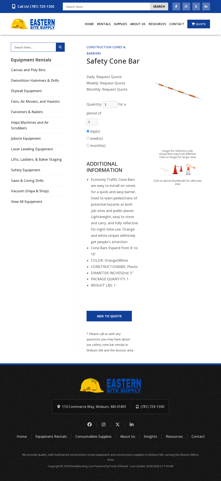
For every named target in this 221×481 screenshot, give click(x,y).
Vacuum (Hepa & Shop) (30, 191)
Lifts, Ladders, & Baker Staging (36, 159)
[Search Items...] (60, 47)
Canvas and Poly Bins (28, 69)
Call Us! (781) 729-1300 (35, 6)
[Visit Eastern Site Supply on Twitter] (196, 6)
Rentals (103, 24)
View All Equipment (26, 201)
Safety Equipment (25, 170)
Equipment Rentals (51, 436)
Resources (157, 24)
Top (212, 474)
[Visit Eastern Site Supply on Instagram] (186, 6)
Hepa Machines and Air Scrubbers (30, 125)
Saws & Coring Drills (27, 180)
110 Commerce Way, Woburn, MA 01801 (94, 406)
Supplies (120, 24)
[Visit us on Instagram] (103, 424)
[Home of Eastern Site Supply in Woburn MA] (33, 24)
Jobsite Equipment (26, 138)
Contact (176, 24)
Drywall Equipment (26, 90)
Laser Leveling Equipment (32, 149)
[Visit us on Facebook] (89, 424)
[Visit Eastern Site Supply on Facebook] (176, 6)
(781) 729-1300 (152, 406)
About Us (137, 24)
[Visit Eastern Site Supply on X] (117, 424)
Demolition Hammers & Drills (35, 80)
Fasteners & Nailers (27, 111)
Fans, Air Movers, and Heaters (35, 101)
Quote (201, 24)
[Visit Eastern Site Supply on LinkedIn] (206, 6)
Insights (150, 436)
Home (89, 24)
